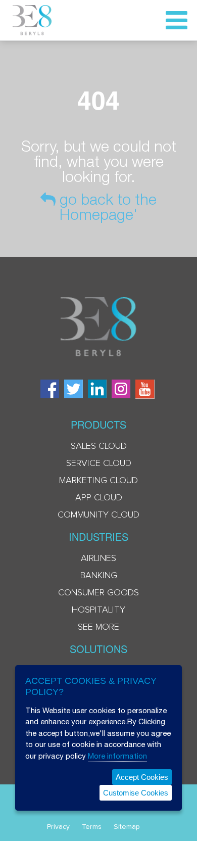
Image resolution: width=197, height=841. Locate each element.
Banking (98, 575)
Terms (92, 826)
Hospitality (98, 610)
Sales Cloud (99, 446)
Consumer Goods (98, 592)
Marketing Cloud (98, 480)
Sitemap (127, 826)
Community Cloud (98, 515)
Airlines (98, 558)
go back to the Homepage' (106, 206)
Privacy (58, 826)
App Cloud (98, 497)
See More (98, 627)
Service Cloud (98, 463)
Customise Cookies (135, 792)
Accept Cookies (142, 777)
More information (117, 756)
